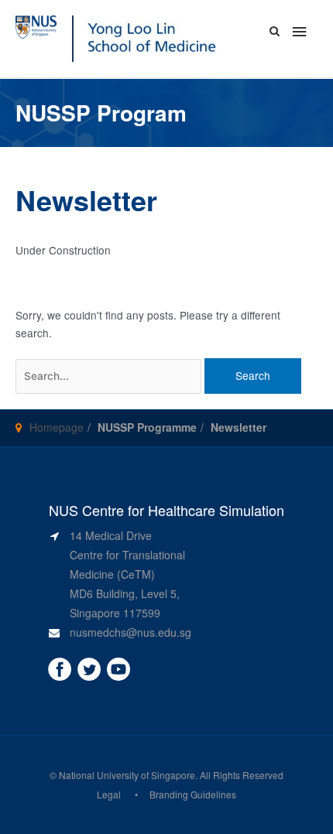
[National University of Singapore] (36, 25)
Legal (109, 794)
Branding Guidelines (192, 794)
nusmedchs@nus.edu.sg (130, 632)
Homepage (56, 427)
